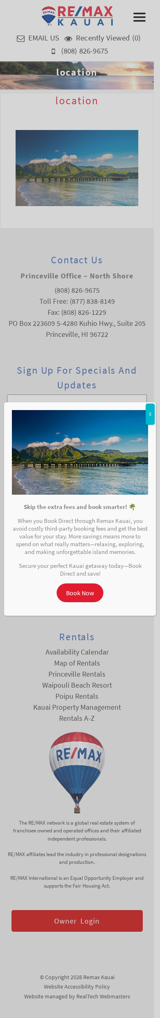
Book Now (80, 593)
